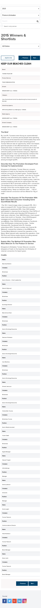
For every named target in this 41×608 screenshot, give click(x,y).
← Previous (24, 58)
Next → (35, 58)
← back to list (7, 58)
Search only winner (10, 26)
